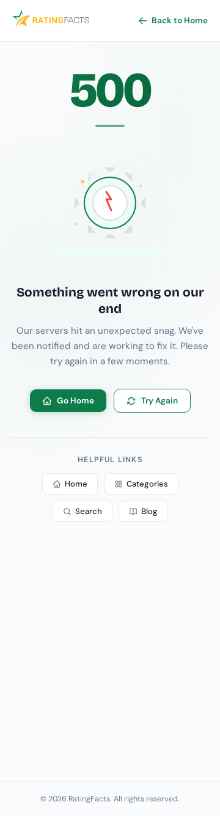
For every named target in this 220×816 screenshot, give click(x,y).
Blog (149, 511)
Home (76, 484)
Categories (147, 484)
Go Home (75, 400)
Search (88, 511)
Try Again (159, 400)
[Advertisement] (110, 656)
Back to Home (180, 20)
